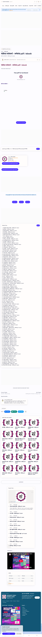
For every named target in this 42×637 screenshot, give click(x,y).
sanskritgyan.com (13, 161)
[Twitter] (11, 601)
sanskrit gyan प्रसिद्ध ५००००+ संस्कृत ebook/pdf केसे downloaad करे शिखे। (15, 148)
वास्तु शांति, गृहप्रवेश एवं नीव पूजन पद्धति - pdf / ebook (18, 533)
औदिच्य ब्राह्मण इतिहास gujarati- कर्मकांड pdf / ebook (20, 439)
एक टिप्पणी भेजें (21, 482)
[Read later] (37, 60)
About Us (27, 202)
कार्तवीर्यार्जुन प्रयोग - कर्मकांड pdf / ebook (33, 428)
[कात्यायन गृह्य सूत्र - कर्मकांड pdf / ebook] (8, 434)
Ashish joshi (25, 629)
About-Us (11, 10)
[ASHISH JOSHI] (6, 59)
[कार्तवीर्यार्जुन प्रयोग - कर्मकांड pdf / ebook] (34, 422)
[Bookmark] (36, 1)
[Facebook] (3, 601)
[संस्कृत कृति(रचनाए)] (25, 6)
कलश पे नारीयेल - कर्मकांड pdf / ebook (20, 428)
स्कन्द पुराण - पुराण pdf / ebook (15, 525)
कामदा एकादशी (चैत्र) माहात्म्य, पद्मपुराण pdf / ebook (32, 439)
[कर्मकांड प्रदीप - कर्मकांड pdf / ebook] (21, 445)
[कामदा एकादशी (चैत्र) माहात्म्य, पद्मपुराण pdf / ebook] (34, 434)
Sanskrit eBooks (6, 1)
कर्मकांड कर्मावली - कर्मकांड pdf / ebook (7, 473)
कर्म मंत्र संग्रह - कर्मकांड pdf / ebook (33, 451)
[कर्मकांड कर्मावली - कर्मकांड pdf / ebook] (8, 468)
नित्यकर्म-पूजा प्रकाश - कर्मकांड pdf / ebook (17, 517)
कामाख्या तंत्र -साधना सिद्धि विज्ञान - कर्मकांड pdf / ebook (33, 473)
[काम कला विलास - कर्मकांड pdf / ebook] (21, 468)
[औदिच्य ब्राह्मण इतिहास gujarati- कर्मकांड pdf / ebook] (21, 434)
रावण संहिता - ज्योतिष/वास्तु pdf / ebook (16, 537)
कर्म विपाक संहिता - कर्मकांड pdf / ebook (33, 462)
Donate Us (15, 202)
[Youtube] (14, 601)
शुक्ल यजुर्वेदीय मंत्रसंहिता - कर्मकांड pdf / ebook (17, 529)
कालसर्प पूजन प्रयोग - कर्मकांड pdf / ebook (7, 462)
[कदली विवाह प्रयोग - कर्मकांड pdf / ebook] (21, 457)
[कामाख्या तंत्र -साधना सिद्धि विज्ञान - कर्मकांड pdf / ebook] (34, 468)
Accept (8, 633)
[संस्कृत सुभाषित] (12, 6)
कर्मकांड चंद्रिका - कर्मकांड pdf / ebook (7, 451)
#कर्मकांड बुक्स (4, 408)
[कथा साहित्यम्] (39, 6)
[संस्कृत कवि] (19, 6)
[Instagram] (7, 601)
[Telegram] (18, 601)
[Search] (35, 1)
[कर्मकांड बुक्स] (7, 6)
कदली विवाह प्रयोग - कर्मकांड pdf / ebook (20, 462)
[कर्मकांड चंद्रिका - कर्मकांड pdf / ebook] (8, 445)
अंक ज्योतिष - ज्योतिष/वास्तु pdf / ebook (16, 513)
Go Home (21, 202)
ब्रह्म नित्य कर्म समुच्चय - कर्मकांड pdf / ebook (17, 521)
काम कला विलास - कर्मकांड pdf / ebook (20, 473)
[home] (3, 6)
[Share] (29, 635)
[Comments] (37, 635)
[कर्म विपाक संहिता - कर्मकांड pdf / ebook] (34, 457)
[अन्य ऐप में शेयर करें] (25, 411)
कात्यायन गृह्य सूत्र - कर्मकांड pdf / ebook (7, 439)
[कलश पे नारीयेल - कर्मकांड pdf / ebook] (21, 422)
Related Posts (4, 225)
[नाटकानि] (35, 6)
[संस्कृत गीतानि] (31, 6)
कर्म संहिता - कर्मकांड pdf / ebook (7, 427)
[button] (40, 1)
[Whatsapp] (4, 602)
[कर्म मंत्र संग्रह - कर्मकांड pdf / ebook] (34, 445)
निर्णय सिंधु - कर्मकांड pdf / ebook (15, 545)
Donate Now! (29, 9)
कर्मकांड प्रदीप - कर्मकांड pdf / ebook (20, 451)
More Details (19, 633)
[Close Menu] (39, 9)
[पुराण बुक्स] (15, 524)
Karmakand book (15, 157)
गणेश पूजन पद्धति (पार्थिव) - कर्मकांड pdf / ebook (17, 506)
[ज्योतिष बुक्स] (15, 511)
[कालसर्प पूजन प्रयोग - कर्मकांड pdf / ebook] (8, 457)
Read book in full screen (21, 122)
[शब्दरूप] (16, 6)
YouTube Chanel (35, 9)
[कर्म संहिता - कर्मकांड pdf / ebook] (8, 422)
